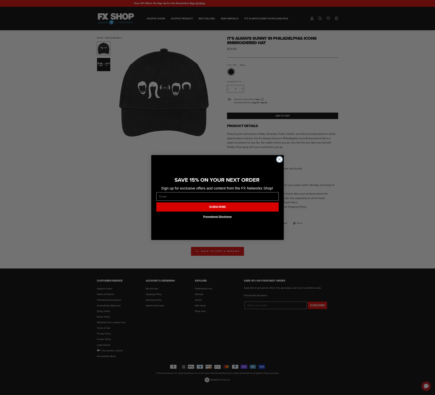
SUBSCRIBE (217, 207)
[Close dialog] (279, 159)
